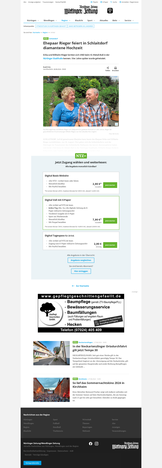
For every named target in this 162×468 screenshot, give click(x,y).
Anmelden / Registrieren (130, 2)
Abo (24, 2)
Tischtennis (58, 431)
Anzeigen (116, 427)
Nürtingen (31, 20)
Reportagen (87, 427)
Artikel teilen (107, 68)
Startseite (36, 32)
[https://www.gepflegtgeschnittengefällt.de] (81, 313)
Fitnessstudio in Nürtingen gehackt (51, 26)
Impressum (51, 451)
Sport (89, 20)
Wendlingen (49, 20)
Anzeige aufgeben (34, 2)
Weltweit (86, 431)
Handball (57, 427)
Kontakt (28, 454)
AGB (71, 451)
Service (128, 20)
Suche (115, 2)
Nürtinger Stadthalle (53, 58)
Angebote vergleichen (81, 260)
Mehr (114, 20)
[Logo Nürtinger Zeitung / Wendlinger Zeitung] (81, 9)
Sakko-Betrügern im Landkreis (81, 26)
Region (65, 20)
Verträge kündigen (41, 454)
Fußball (56, 423)
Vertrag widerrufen (32, 463)
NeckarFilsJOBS (60, 2)
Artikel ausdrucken (115, 68)
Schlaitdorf (53, 39)
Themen (85, 423)
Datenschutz (63, 451)
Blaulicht (79, 20)
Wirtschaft (86, 419)
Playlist (95, 2)
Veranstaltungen (119, 431)
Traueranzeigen (48, 2)
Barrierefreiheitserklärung (34, 451)
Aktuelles (104, 20)
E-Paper (105, 2)
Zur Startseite (82, 286)
